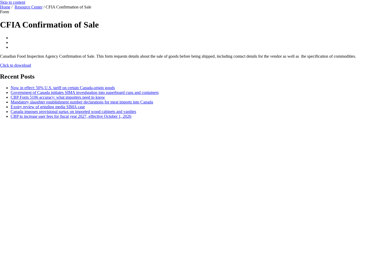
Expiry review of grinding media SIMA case (48, 107)
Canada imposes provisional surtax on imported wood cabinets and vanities (73, 111)
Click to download (15, 65)
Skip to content (12, 2)
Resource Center (28, 7)
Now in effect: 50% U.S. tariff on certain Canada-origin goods (63, 87)
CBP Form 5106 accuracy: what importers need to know (58, 97)
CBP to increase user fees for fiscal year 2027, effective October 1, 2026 (71, 116)
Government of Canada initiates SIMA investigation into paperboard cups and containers (85, 92)
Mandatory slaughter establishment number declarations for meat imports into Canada (82, 102)
